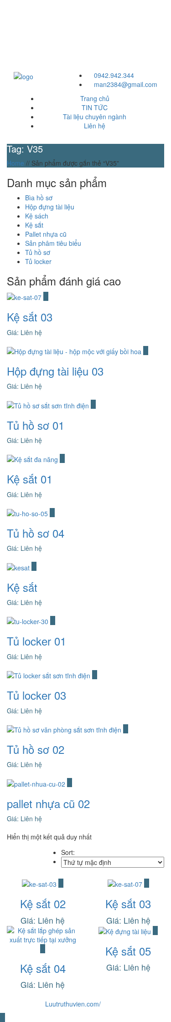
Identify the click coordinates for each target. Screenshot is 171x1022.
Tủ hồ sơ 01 (35, 425)
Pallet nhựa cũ (46, 234)
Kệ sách (36, 215)
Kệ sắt (34, 224)
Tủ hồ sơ (37, 252)
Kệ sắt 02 (43, 903)
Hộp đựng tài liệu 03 (55, 371)
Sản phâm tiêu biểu (53, 243)
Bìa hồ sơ (38, 197)
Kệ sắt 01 (29, 479)
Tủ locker (38, 261)
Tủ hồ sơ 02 (35, 749)
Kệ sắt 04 (43, 968)
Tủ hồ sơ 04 (35, 533)
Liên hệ (94, 125)
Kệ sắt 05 (128, 951)
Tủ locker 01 (36, 641)
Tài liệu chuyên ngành (94, 116)
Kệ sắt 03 (29, 317)
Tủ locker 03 (36, 695)
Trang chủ (94, 98)
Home (15, 163)
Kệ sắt (22, 587)
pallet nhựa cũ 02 (48, 803)
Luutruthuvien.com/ (73, 1003)
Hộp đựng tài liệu (49, 206)
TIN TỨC (95, 107)
